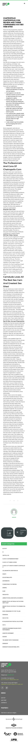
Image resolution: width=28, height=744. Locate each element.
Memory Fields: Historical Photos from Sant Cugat (13, 602)
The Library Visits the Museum (10, 640)
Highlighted (6, 594)
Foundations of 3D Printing (10, 584)
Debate (4, 574)
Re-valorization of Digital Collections (13, 621)
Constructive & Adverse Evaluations (10, 533)
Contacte (4, 702)
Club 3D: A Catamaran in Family (10, 558)
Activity (5, 548)
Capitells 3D (6, 555)
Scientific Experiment (8, 633)
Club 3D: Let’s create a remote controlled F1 (14, 566)
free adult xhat (7, 257)
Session (5, 636)
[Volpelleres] (6, 4)
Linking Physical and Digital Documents (13, 598)
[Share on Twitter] (14, 500)
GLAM (4, 591)
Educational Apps (7, 577)
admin (14, 517)
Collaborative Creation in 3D (10, 570)
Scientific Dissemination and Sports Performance (12, 629)
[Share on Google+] (17, 500)
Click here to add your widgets (8, 712)
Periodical (5, 614)
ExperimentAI (6, 580)
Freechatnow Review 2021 (23, 532)
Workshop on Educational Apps (11, 646)
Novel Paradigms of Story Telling (11, 611)
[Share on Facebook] (10, 500)
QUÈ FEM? (3, 700)
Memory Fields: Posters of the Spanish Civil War (14, 607)
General (5, 587)
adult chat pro (20, 45)
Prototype (5, 618)
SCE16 (4, 624)
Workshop (5, 643)
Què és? (3, 698)
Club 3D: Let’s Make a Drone (10, 562)
